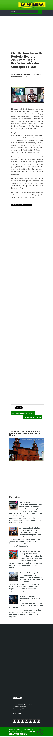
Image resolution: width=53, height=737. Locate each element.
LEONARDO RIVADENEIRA (22, 74)
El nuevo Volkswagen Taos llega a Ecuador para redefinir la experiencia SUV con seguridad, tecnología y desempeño (31, 577)
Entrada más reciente (23, 413)
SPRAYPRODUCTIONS (18, 734)
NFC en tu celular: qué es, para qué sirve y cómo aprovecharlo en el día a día (30, 553)
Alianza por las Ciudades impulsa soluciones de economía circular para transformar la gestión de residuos (30, 532)
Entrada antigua (32, 417)
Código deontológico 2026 (22, 704)
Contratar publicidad (20, 709)
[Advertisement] (27, 33)
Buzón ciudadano (19, 706)
